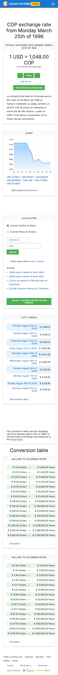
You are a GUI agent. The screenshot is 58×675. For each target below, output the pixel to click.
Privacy (15, 661)
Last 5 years (41, 180)
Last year (28, 180)
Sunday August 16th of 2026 (22, 383)
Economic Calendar (35, 261)
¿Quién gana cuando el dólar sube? (27, 272)
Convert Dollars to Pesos (23, 225)
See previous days (19, 399)
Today (29, 75)
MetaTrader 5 (32, 190)
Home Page (16, 439)
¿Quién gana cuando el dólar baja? (26, 276)
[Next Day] (37, 75)
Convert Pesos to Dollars (23, 231)
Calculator (14, 543)
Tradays (10, 665)
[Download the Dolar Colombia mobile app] (29, 670)
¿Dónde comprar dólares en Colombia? (29, 288)
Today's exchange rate (12, 657)
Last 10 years (13, 183)
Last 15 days (13, 176)
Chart (49, 657)
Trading (35, 4)
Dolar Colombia (13, 670)
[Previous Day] (20, 75)
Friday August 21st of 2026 (23, 348)
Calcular (13, 252)
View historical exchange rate (29, 87)
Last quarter (41, 176)
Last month (27, 176)
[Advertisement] (29, 15)
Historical (29, 657)
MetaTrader (43, 665)
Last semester (14, 180)
